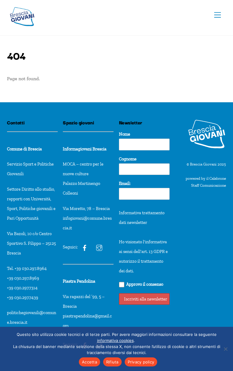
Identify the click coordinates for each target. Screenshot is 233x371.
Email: (124, 183)
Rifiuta (112, 362)
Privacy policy (141, 362)
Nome (124, 134)
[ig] (85, 247)
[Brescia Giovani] (22, 29)
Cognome (128, 159)
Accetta (89, 362)
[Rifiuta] (225, 349)
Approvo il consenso (144, 284)
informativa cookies (115, 340)
